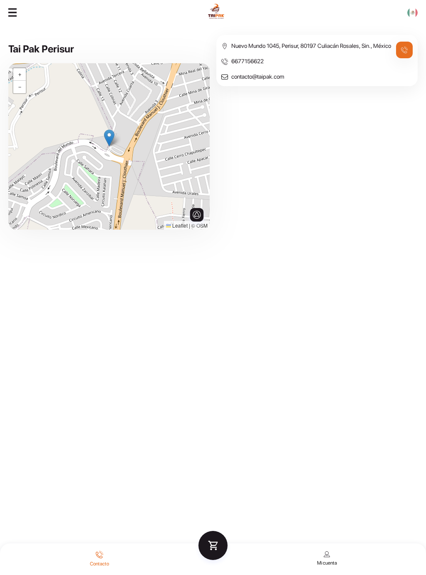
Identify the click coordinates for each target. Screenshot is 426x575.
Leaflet (179, 225)
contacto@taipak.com (257, 76)
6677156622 (247, 61)
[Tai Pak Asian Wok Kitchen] (216, 17)
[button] (109, 137)
